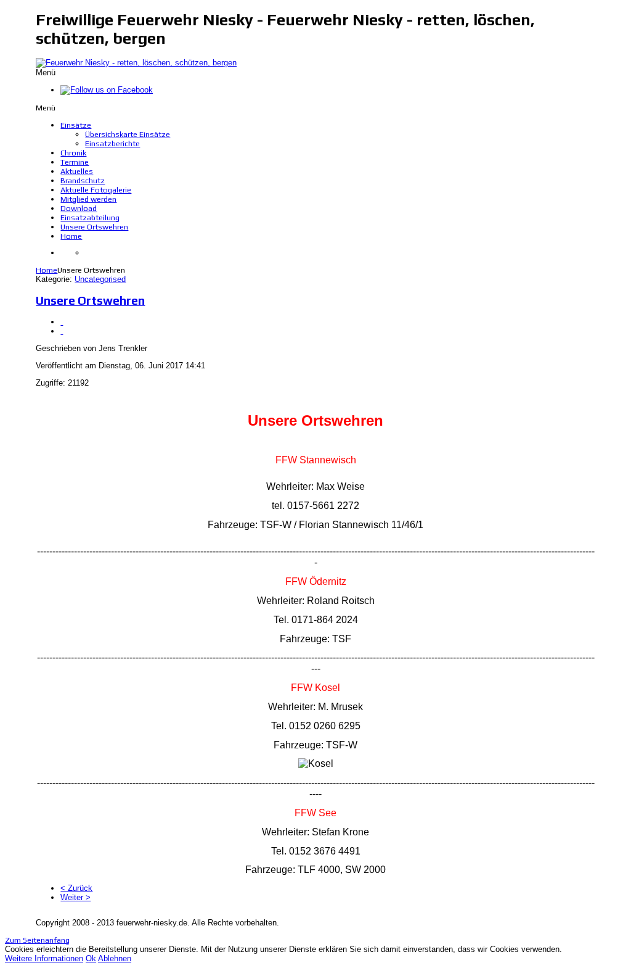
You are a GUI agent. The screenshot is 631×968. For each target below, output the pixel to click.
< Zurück (76, 888)
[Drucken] (61, 321)
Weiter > (75, 897)
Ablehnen (114, 958)
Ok (91, 958)
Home (46, 270)
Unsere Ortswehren (90, 300)
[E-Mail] (61, 331)
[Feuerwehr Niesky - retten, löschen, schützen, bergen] (136, 62)
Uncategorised (100, 279)
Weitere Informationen (44, 958)
